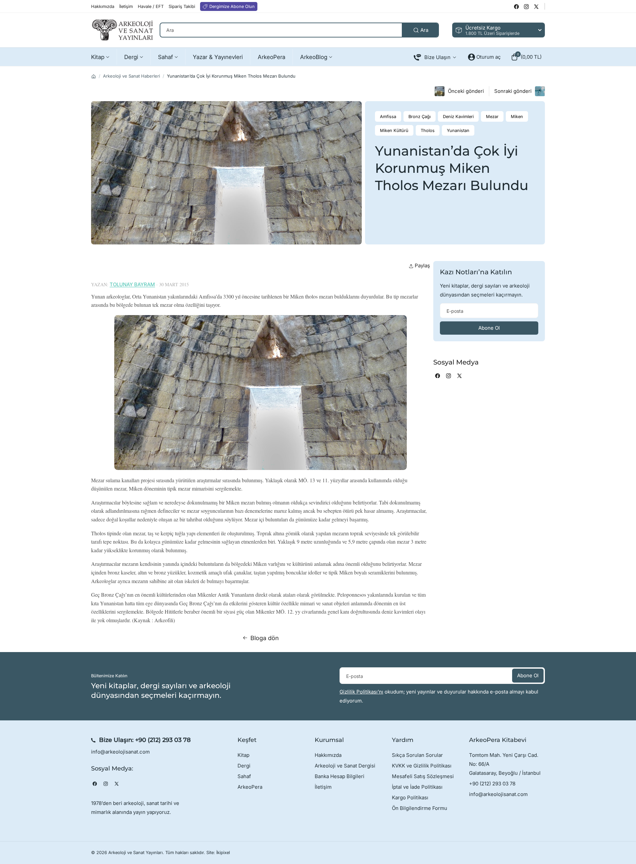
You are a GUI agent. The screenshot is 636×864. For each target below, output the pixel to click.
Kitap (243, 755)
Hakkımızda (328, 755)
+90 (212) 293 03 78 (163, 740)
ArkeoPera (250, 787)
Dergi (244, 766)
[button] (526, 57)
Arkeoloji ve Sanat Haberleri (131, 76)
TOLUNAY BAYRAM (132, 284)
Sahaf (244, 776)
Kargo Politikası (410, 797)
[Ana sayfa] (93, 76)
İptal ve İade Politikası (417, 787)
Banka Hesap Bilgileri (339, 776)
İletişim (323, 787)
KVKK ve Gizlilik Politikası (421, 766)
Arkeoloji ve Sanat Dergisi (345, 766)
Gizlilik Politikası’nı (361, 692)
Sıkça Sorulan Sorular (417, 755)
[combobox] (299, 30)
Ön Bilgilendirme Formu (419, 808)
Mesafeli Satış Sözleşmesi (423, 776)
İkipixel (223, 852)
